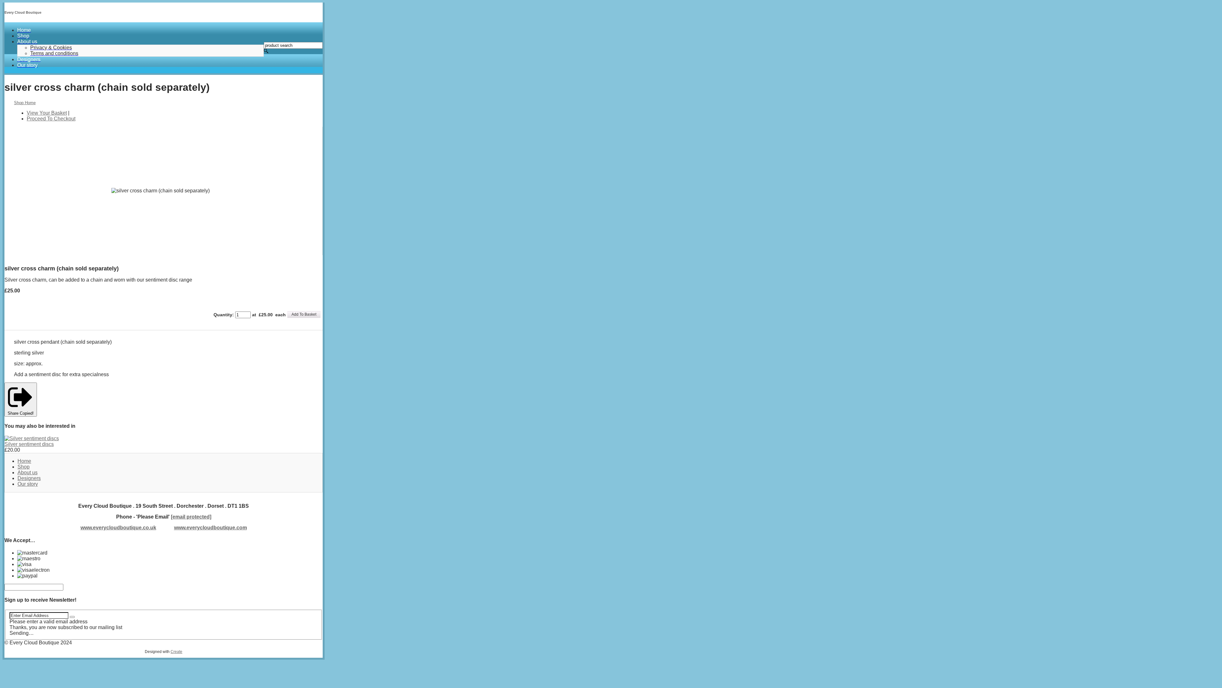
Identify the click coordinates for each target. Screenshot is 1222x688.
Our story (28, 484)
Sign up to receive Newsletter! (40, 600)
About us (28, 472)
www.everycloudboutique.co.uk (118, 527)
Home (24, 461)
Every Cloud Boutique (22, 12)
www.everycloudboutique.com (210, 527)
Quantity (223, 314)
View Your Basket (47, 113)
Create (176, 651)
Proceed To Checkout (51, 118)
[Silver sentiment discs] (31, 438)
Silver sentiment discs (29, 444)
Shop (24, 466)
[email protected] (191, 517)
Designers (29, 478)
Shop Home (25, 102)
